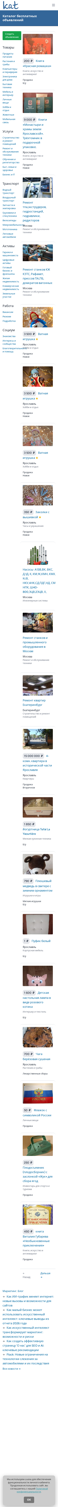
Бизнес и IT (9, 174)
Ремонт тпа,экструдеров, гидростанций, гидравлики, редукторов (34, 211)
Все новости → (12, 1368)
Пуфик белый (41, 941)
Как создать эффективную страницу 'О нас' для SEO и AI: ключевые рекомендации (23, 1345)
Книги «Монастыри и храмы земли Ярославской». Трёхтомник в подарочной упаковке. (35, 133)
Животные (8, 114)
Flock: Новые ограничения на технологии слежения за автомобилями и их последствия (26, 1359)
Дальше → (45, 1275)
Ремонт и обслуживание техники (11, 151)
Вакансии (8, 312)
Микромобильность (13, 225)
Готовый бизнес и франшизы (9, 270)
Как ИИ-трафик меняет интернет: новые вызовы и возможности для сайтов (28, 1301)
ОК (29, 1499)
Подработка (9, 321)
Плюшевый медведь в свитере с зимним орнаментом (37, 885)
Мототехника (10, 229)
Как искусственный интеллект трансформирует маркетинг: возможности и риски (26, 1332)
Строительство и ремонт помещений (11, 140)
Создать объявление (12, 36)
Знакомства (9, 336)
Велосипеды (9, 220)
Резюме (7, 316)
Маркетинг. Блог (13, 1291)
